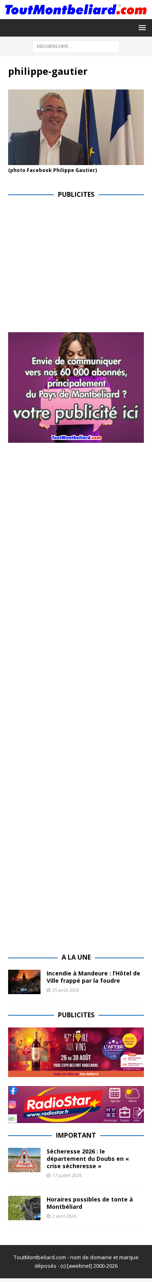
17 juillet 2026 (66, 1175)
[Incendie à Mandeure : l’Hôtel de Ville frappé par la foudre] (24, 982)
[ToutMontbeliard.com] (76, 14)
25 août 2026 (65, 990)
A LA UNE (76, 957)
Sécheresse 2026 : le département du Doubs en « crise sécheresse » (88, 1158)
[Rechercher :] (76, 46)
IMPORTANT (76, 1135)
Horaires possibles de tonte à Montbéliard (90, 1202)
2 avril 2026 (64, 1216)
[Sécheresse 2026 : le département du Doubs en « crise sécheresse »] (24, 1160)
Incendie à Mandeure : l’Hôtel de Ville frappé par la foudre (93, 976)
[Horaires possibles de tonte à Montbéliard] (24, 1208)
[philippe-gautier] (76, 160)
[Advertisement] (76, 264)
